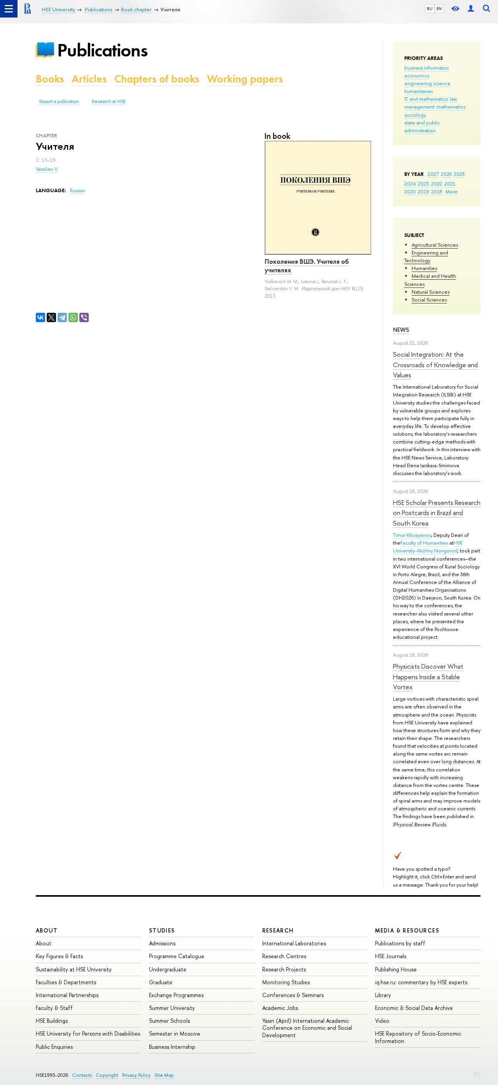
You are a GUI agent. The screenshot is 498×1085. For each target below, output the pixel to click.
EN (439, 8)
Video (382, 1020)
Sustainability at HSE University (74, 969)
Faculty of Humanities (424, 542)
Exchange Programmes (176, 995)
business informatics (426, 67)
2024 (410, 183)
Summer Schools (169, 1020)
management (419, 106)
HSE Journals (390, 956)
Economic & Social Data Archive (414, 1007)
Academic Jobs (280, 1007)
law (453, 98)
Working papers (245, 79)
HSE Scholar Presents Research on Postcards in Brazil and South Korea (436, 513)
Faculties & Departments (66, 982)
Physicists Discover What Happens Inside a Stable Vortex (428, 676)
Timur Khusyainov (412, 534)
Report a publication (59, 101)
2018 (436, 191)
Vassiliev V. (47, 169)
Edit (476, 1073)
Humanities (424, 268)
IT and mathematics (426, 98)
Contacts (82, 1075)
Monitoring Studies (286, 982)
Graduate (160, 982)
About (47, 930)
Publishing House (396, 969)
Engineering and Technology (426, 256)
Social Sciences (429, 299)
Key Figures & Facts (59, 956)
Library (383, 995)
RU (430, 8)
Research (278, 930)
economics (416, 75)
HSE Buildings (52, 1020)
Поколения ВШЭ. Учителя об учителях (307, 265)
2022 (436, 183)
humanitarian (418, 91)
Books (50, 79)
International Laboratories (294, 943)
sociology (415, 114)
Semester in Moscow (174, 1033)
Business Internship (172, 1046)
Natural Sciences (430, 291)
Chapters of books (156, 79)
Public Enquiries (54, 1046)
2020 (410, 191)
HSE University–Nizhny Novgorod (428, 546)
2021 (450, 183)
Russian (77, 191)
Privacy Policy (136, 1075)
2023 (423, 183)
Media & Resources (407, 930)
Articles (89, 79)
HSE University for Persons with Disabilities (88, 1033)
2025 (459, 173)
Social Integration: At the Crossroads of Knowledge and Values (435, 364)
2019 (423, 191)
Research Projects (284, 969)
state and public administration (422, 126)
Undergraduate (167, 969)
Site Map (164, 1075)
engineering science (427, 83)
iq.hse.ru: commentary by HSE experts (421, 982)
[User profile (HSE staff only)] (471, 9)
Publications (102, 50)
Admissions (162, 943)
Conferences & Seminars (293, 995)
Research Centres (284, 956)
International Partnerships (67, 995)
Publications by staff (400, 943)
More (451, 191)
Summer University (172, 1007)
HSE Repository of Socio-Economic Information (418, 1037)
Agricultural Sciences (435, 244)
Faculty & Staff (54, 1007)
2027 (433, 173)
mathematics (451, 106)
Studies (162, 930)
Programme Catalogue (176, 956)
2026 (446, 173)
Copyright (107, 1075)
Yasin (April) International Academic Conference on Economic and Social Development (307, 1027)
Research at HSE (109, 101)
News (401, 330)
